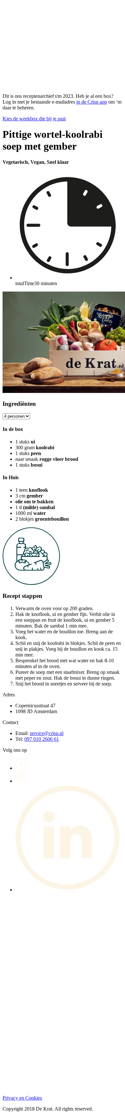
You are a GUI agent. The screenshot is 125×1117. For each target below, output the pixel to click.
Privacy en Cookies (22, 1098)
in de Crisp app (91, 102)
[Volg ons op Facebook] (21, 768)
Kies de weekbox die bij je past (34, 118)
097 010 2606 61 (41, 739)
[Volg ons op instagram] (21, 781)
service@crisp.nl (46, 733)
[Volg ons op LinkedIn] (68, 889)
